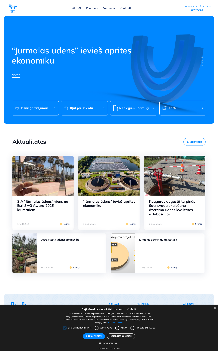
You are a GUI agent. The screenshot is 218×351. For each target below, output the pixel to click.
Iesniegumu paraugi (134, 108)
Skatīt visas (194, 141)
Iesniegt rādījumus (34, 108)
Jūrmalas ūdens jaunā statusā (158, 239)
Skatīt (16, 75)
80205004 (197, 10)
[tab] (202, 57)
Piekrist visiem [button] (94, 336)
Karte (172, 108)
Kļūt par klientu (81, 108)
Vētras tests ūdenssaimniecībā (59, 239)
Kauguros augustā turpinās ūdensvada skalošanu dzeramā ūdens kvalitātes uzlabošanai (172, 207)
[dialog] (109, 328)
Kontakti (125, 8)
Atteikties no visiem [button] (121, 336)
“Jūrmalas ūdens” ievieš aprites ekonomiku (109, 203)
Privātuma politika (115, 322)
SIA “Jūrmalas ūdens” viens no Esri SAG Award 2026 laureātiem (42, 205)
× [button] (215, 308)
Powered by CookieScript (109, 348)
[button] (109, 343)
